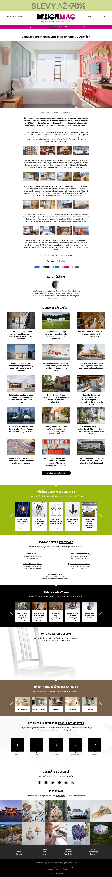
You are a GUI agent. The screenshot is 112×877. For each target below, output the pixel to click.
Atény (70, 255)
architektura (45, 27)
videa (14, 16)
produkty (59, 27)
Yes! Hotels (61, 261)
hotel (64, 255)
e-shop (9, 16)
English (92, 854)
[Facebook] (39, 782)
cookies (72, 868)
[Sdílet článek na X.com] (46, 267)
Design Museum (61, 634)
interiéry (20, 16)
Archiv (43, 854)
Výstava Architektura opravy (80, 554)
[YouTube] (66, 782)
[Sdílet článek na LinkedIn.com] (55, 267)
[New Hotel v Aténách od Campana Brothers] (56, 74)
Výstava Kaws (32, 554)
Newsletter (68, 854)
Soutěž (92, 849)
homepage (30, 27)
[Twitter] (53, 782)
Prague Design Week (71, 723)
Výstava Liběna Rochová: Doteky (79, 564)
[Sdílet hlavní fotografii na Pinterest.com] (65, 267)
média (78, 27)
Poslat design (93, 851)
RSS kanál (68, 849)
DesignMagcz (60, 795)
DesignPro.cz (69, 687)
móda (65, 27)
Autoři (43, 851)
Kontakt (19, 849)
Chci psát (19, 854)
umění (83, 27)
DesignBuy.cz (67, 492)
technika (71, 27)
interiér (53, 27)
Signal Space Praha (55, 574)
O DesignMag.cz (44, 849)
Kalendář (68, 851)
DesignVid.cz (61, 592)
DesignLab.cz (60, 873)
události (37, 27)
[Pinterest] (59, 782)
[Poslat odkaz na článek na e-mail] (75, 267)
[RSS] (72, 782)
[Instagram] (46, 782)
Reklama (19, 851)
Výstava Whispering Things (32, 564)
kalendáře (66, 542)
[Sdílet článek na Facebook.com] (36, 267)
